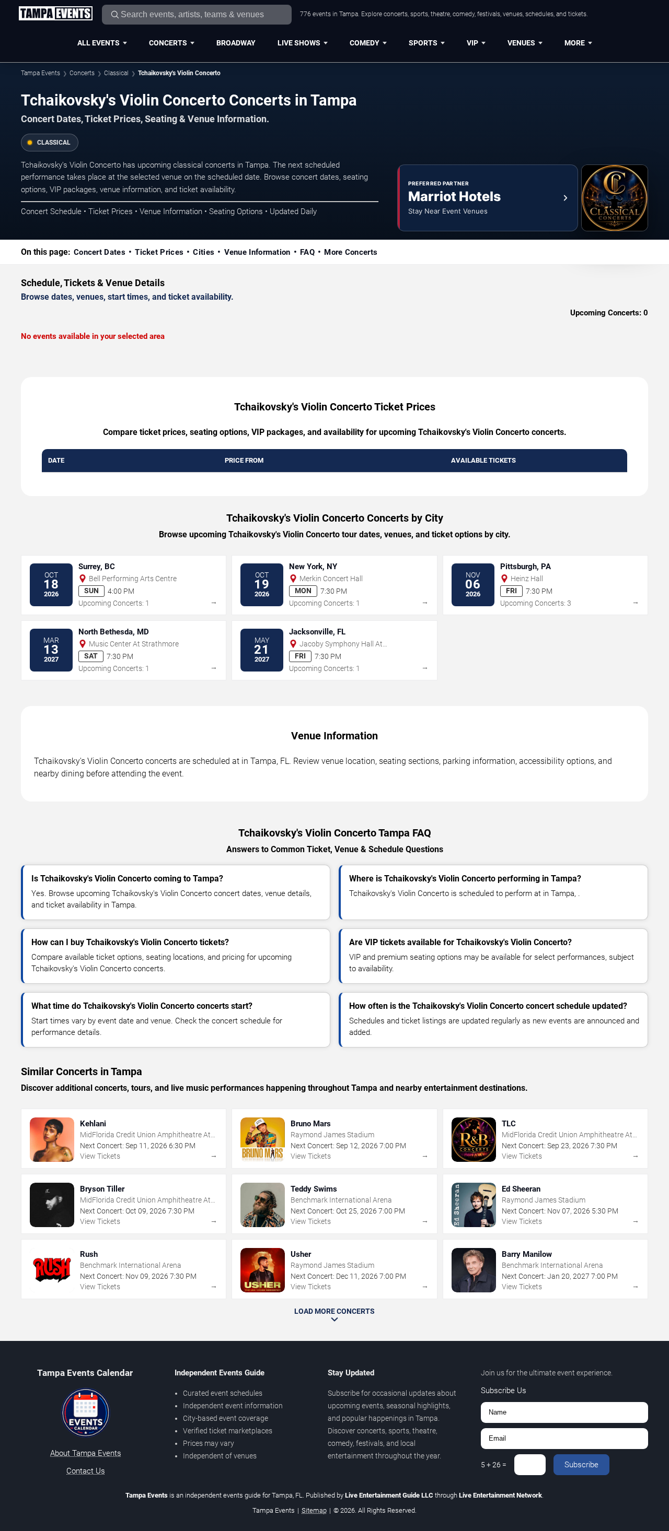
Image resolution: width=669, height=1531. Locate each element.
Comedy (364, 43)
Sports (423, 43)
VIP (472, 43)
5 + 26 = (493, 1465)
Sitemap (314, 1510)
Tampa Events (40, 73)
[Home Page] (55, 14)
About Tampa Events (85, 1453)
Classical (116, 73)
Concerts (168, 43)
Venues (521, 43)
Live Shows (299, 43)
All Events (98, 43)
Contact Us (85, 1471)
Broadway (236, 43)
